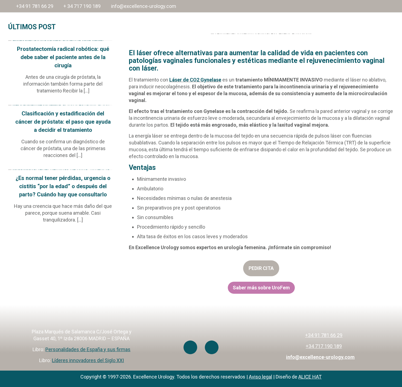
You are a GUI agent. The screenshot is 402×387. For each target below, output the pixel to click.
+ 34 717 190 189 (82, 6)
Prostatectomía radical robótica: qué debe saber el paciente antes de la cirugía (63, 57)
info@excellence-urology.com (143, 6)
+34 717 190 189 (324, 346)
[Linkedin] (212, 347)
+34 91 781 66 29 (34, 6)
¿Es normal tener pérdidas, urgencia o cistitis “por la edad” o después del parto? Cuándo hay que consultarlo (63, 186)
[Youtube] (190, 347)
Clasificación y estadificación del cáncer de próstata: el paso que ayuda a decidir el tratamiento (63, 121)
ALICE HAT (310, 377)
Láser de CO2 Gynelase (195, 80)
